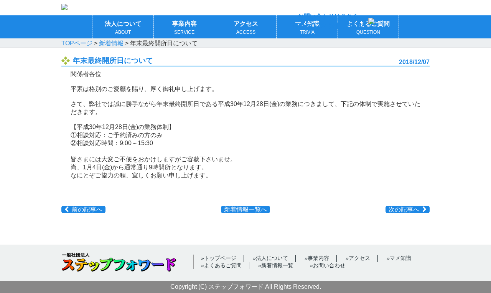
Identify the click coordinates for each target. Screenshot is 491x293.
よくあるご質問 (223, 265)
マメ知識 (400, 258)
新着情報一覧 (277, 265)
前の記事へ (87, 209)
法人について (123, 27)
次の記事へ (404, 209)
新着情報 (111, 43)
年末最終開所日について (113, 60)
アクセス (246, 27)
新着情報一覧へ (245, 209)
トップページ (220, 258)
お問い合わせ (329, 265)
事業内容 (184, 27)
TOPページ (76, 43)
